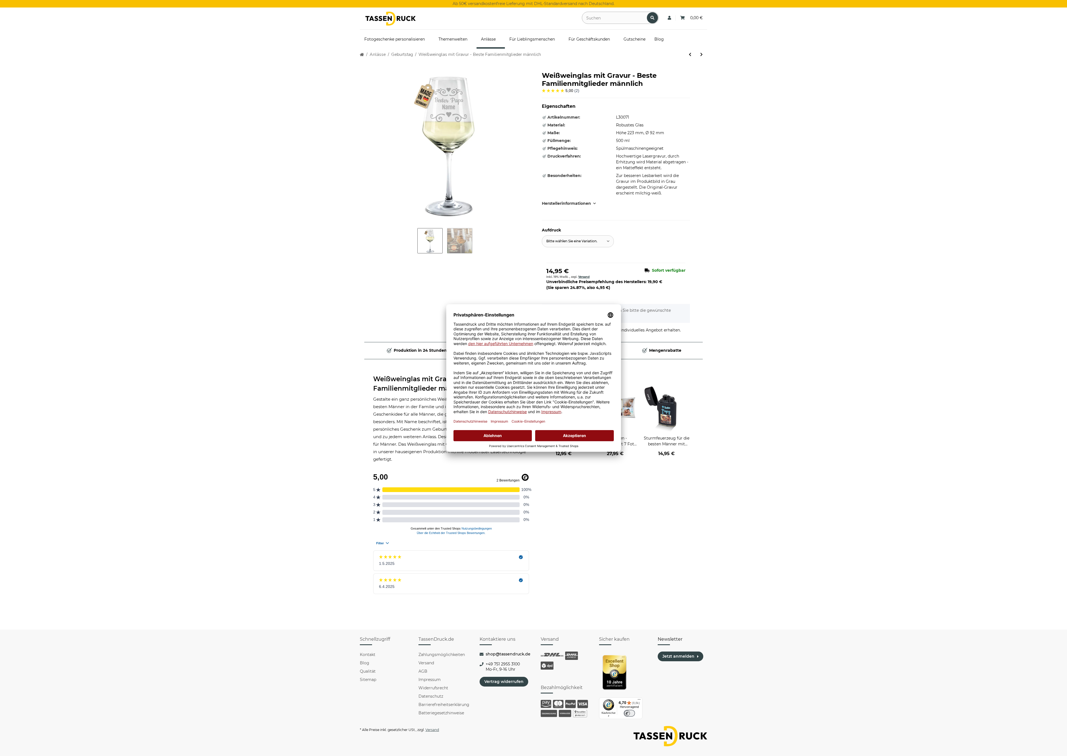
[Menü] (639, 700)
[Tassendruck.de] (390, 19)
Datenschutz (430, 696)
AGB (422, 671)
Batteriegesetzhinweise (441, 712)
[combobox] (578, 241)
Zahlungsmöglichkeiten (441, 654)
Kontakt (367, 654)
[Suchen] (652, 17)
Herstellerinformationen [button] (566, 203)
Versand (584, 277)
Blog (364, 662)
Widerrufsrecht (433, 687)
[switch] (629, 713)
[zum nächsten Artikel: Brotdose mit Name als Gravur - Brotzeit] (701, 55)
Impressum (429, 679)
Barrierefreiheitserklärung (443, 704)
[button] (669, 18)
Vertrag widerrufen (503, 681)
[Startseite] (362, 54)
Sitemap (368, 679)
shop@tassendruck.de (508, 654)
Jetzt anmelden (678, 656)
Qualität (368, 671)
